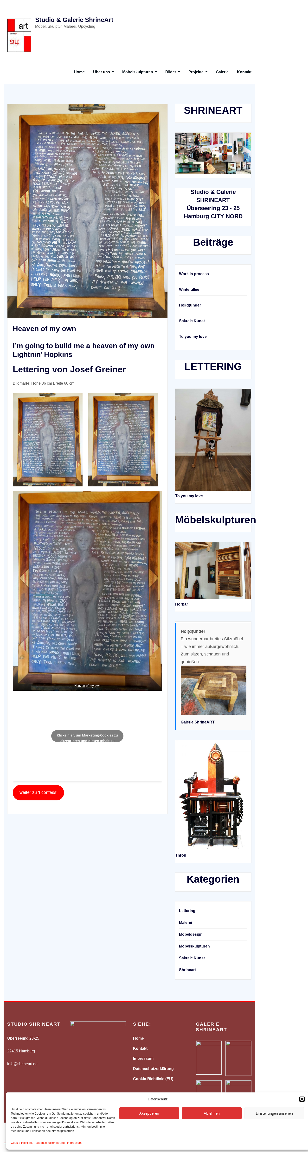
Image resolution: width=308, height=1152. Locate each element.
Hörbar (181, 604)
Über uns (102, 72)
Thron (180, 855)
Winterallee (189, 289)
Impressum (74, 1143)
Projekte (196, 72)
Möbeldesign (191, 934)
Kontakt (244, 72)
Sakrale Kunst (192, 321)
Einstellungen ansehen (274, 1113)
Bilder (171, 72)
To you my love (193, 336)
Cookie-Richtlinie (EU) (153, 1079)
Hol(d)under (190, 305)
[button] (302, 1099)
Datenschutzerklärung (50, 1143)
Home (79, 72)
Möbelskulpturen (138, 72)
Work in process (194, 274)
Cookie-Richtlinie (22, 1143)
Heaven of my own (44, 329)
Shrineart (187, 970)
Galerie (222, 72)
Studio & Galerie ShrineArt (74, 19)
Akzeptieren (149, 1113)
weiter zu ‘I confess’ (38, 792)
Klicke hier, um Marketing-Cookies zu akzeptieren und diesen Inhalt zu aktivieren (87, 737)
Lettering (187, 911)
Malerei (185, 922)
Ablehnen (212, 1113)
